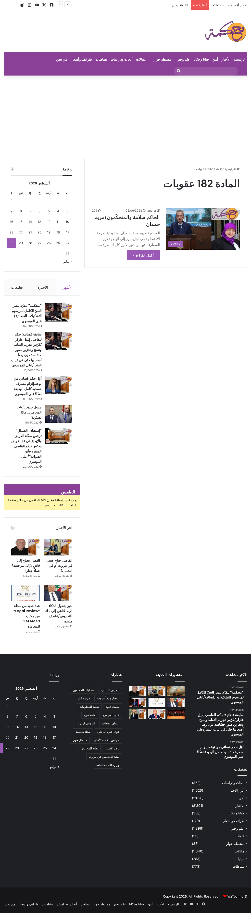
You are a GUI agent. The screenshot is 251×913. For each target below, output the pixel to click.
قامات (240, 836)
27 (39, 243)
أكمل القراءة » (143, 255)
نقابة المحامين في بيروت (104, 757)
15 (21, 222)
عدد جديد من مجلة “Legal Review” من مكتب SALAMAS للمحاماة (26, 616)
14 (30, 222)
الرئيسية (240, 59)
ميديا (241, 859)
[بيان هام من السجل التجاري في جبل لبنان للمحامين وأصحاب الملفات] (176, 690)
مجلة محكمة (82, 731)
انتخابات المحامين (83, 690)
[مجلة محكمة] (225, 31)
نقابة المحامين (89, 748)
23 (11, 232)
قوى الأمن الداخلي (108, 731)
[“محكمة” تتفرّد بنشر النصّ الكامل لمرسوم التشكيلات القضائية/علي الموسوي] (58, 312)
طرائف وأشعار (81, 59)
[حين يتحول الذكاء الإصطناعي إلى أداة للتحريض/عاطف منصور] (58, 593)
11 (58, 222)
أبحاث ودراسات (122, 59)
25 (58, 243)
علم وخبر (183, 59)
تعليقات (17, 287)
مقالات (141, 59)
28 (30, 243)
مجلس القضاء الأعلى (106, 740)
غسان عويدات (110, 723)
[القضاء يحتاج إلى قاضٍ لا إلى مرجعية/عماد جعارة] (25, 547)
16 (11, 222)
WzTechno (235, 896)
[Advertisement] (125, 117)
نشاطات (101, 59)
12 (48, 222)
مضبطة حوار (163, 59)
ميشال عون (80, 740)
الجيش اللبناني (110, 690)
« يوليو (67, 261)
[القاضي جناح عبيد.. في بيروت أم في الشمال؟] (58, 547)
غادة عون (89, 715)
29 (21, 243)
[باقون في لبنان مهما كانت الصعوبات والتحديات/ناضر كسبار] (156, 714)
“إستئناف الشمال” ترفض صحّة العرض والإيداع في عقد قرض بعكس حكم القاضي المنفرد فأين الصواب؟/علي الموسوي (26, 446)
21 (30, 232)
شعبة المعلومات (89, 706)
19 (48, 232)
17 (67, 232)
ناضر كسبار (112, 748)
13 (39, 222)
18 (58, 232)
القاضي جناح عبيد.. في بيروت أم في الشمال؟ (59, 565)
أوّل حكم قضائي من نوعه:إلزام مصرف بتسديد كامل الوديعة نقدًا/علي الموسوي (28, 386)
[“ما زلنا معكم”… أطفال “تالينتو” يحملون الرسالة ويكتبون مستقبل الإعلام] (176, 714)
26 (49, 243)
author (151, 210)
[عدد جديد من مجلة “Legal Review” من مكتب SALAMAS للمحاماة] (25, 593)
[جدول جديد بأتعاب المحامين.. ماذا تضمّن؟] (58, 414)
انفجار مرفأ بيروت (108, 698)
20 (39, 232)
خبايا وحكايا (201, 59)
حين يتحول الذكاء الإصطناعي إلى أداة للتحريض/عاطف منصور (58, 613)
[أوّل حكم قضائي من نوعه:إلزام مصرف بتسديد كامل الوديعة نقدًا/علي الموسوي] (58, 385)
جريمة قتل (83, 698)
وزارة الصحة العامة (107, 765)
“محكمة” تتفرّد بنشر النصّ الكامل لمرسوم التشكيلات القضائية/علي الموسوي (27, 313)
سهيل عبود (112, 706)
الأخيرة (43, 287)
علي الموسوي (110, 715)
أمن (215, 59)
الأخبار (226, 59)
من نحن (61, 59)
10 (67, 222)
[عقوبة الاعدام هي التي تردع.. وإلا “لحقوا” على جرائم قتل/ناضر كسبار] (137, 702)
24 (67, 243)
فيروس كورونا (86, 723)
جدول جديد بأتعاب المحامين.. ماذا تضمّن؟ (29, 412)
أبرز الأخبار (236, 790)
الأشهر (68, 287)
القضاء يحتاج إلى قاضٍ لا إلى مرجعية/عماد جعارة (156, 5)
